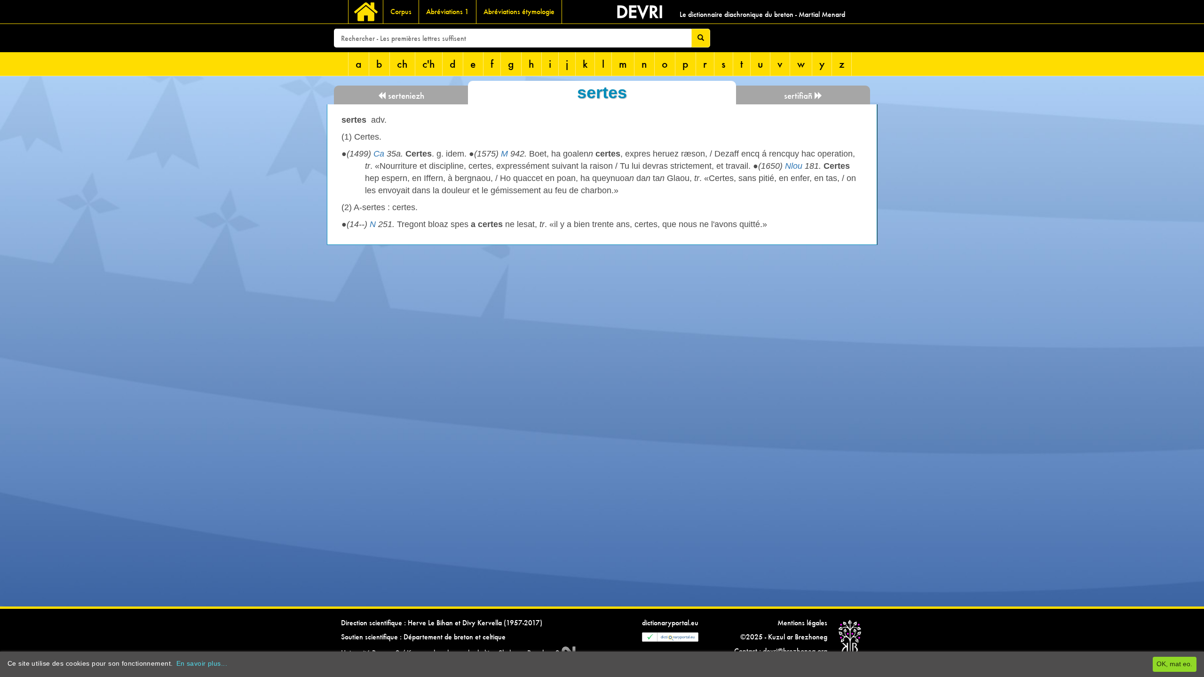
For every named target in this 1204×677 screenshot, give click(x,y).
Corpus (401, 11)
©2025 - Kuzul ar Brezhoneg (783, 636)
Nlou (793, 166)
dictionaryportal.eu (670, 622)
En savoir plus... (201, 663)
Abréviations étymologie (518, 11)
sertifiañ (799, 96)
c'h (428, 63)
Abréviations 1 (447, 11)
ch (402, 63)
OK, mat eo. (1174, 664)
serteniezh (405, 96)
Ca (378, 153)
